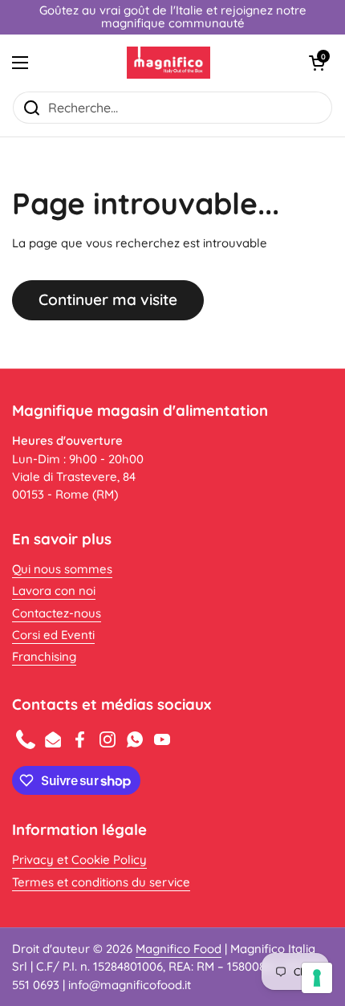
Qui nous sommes (62, 568)
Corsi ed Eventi (53, 634)
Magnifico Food (178, 948)
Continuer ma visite (108, 299)
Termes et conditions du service (101, 882)
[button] (317, 63)
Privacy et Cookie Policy (79, 859)
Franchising (44, 656)
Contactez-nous (56, 613)
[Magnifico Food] (169, 63)
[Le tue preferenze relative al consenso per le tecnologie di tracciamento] (317, 978)
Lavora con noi (53, 590)
